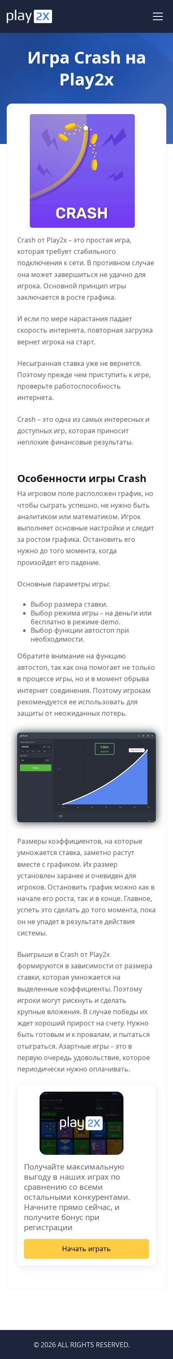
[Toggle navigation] (157, 16)
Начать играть (86, 1248)
